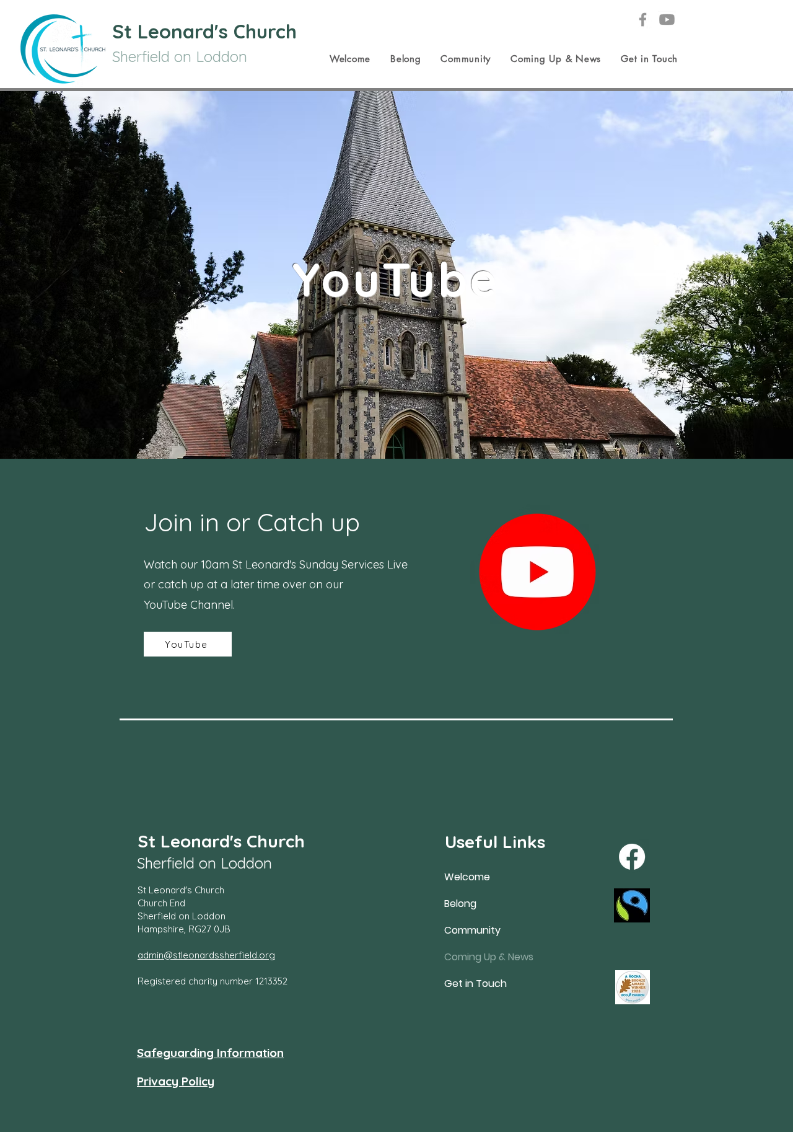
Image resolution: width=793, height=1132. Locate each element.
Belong (460, 903)
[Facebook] (643, 20)
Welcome (467, 877)
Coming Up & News (485, 957)
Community (472, 930)
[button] (350, 59)
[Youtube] (667, 20)
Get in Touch (475, 983)
